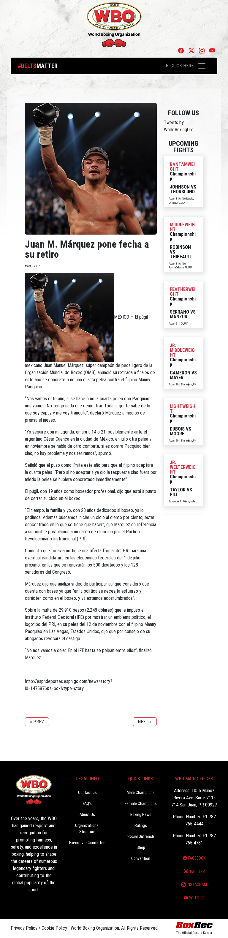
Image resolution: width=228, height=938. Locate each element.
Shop (141, 847)
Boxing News (140, 814)
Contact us (87, 792)
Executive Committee (87, 842)
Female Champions (141, 803)
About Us (87, 814)
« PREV (37, 722)
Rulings (140, 825)
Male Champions (141, 792)
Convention (140, 858)
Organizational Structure (87, 828)
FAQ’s (87, 803)
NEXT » (145, 722)
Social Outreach (140, 836)
